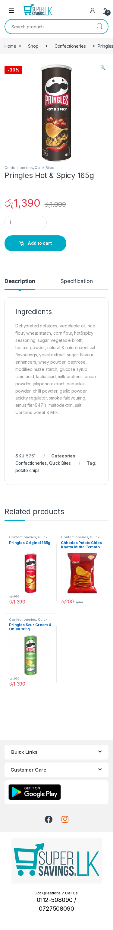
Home (10, 46)
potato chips (27, 470)
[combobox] (48, 26)
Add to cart (40, 243)
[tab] (20, 284)
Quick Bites (44, 167)
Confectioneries (70, 46)
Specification (77, 281)
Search (99, 26)
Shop (33, 46)
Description (20, 281)
